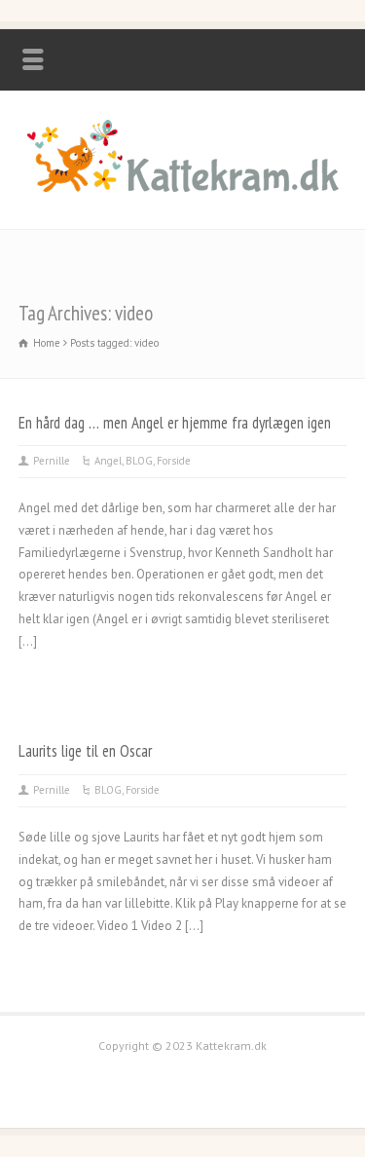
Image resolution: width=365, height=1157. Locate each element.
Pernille (51, 460)
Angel (108, 460)
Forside (174, 460)
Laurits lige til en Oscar (85, 751)
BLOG (139, 460)
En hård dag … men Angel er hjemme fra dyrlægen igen (174, 422)
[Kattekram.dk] (183, 187)
